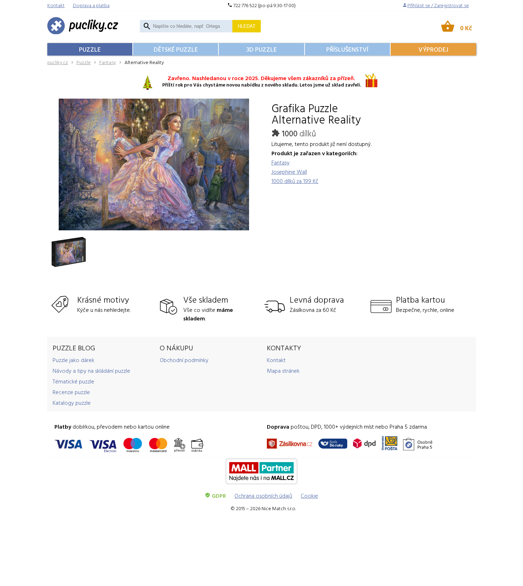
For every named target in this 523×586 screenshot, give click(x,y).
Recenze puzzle (71, 392)
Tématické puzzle (73, 381)
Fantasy (107, 62)
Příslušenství (347, 49)
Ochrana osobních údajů (263, 495)
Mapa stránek (283, 370)
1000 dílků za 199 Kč (294, 181)
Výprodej (433, 49)
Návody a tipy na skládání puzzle (91, 370)
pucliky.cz (57, 62)
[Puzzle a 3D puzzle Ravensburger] (82, 26)
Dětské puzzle (176, 49)
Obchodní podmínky (184, 360)
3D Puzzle (261, 49)
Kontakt (276, 360)
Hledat (246, 26)
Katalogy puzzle (72, 402)
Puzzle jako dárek (73, 360)
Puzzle (90, 49)
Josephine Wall (289, 171)
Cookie (309, 495)
